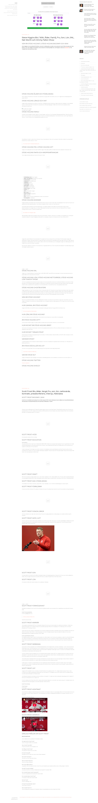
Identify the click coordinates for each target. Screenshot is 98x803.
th (58, 797)
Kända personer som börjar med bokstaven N (10, 13)
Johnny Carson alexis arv (28, 616)
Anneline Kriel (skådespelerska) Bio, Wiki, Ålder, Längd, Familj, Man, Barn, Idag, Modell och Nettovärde (87, 90)
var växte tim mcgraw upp (29, 212)
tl (57, 797)
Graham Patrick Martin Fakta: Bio (87, 93)
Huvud (16, 2)
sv (67, 797)
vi (26, 797)
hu (25, 797)
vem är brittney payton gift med (85, 105)
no (46, 797)
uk (21, 797)
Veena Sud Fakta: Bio (85, 78)
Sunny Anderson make (12, 4)
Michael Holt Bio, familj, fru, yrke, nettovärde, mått (89, 10)
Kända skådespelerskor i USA (86, 77)
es (33, 797)
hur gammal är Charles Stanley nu (31, 143)
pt (49, 797)
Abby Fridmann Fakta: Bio (12, 15)
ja (70, 797)
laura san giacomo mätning (29, 351)
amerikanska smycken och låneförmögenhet (88, 107)
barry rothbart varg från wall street (86, 103)
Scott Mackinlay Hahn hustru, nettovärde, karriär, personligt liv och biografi (90, 14)
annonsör (67, 47)
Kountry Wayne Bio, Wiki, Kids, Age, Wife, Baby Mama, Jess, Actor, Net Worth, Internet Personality (90, 31)
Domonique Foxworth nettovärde (87, 95)
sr (53, 797)
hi (63, 797)
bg (23, 797)
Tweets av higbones (25, 362)
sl (56, 797)
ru (52, 797)
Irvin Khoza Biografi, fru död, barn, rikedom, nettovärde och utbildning (88, 84)
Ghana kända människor (85, 61)
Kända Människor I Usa (25, 34)
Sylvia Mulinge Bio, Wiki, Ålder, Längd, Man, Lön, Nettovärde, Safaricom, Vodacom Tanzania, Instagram (11, 8)
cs (66, 797)
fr (62, 797)
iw (30, 797)
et (69, 797)
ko (39, 797)
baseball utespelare (84, 87)
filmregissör (83, 75)
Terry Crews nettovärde (85, 65)
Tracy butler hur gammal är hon (85, 109)
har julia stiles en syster (84, 101)
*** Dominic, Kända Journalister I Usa (87, 67)
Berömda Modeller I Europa (86, 73)
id (32, 797)
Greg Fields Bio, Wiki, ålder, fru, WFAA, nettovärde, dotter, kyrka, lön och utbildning (89, 52)
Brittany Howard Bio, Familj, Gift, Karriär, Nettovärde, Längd (89, 25)
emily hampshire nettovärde (29, 311)
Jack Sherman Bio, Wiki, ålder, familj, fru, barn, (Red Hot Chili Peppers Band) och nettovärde (90, 42)
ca (36, 797)
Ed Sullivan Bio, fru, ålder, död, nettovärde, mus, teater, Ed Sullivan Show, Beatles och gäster (90, 20)
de (43, 797)
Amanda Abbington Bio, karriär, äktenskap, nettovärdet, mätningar (89, 5)
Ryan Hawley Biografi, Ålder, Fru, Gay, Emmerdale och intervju (87, 81)
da (29, 797)
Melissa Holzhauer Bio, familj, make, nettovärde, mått (90, 47)
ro (50, 797)
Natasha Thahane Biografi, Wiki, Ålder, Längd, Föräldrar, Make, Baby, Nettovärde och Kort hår (88, 70)
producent (83, 63)
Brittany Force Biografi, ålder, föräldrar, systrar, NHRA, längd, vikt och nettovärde (90, 36)
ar (20, 797)
